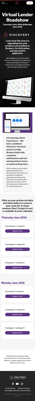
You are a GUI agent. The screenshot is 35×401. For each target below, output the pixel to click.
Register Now (17, 231)
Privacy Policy (10, 388)
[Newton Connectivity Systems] (17, 3)
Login (30, 3)
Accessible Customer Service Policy (17, 390)
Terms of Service (23, 388)
